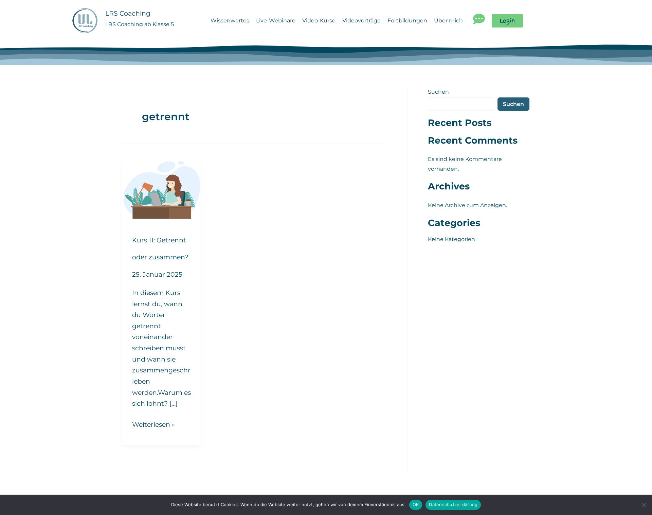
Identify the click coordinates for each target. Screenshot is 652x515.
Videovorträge (361, 20)
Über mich (448, 20)
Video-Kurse (319, 20)
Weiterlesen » (153, 423)
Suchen (438, 92)
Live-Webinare (275, 20)
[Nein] (643, 504)
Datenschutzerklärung (453, 504)
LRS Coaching (127, 13)
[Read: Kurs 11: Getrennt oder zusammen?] (161, 189)
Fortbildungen (407, 20)
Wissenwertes (230, 20)
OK (416, 504)
